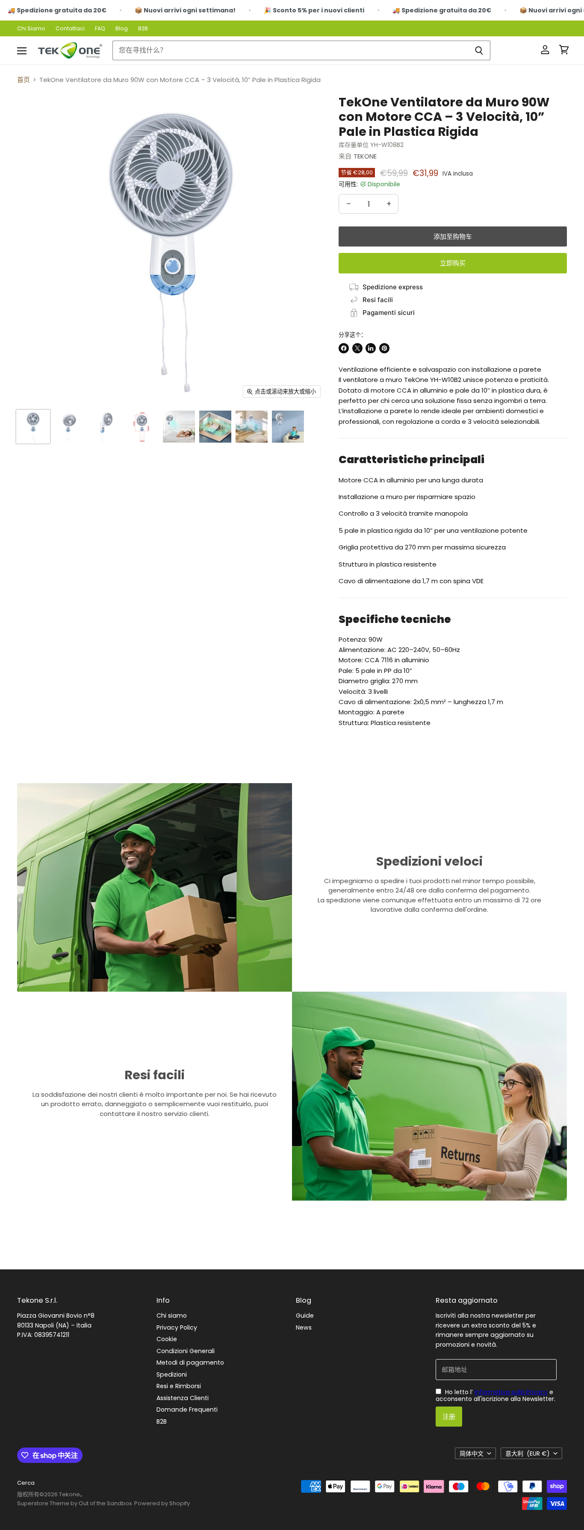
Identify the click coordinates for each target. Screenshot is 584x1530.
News (304, 1327)
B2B (143, 29)
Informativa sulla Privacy (511, 1392)
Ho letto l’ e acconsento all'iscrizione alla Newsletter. (495, 1395)
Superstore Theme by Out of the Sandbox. (75, 1503)
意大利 (527, 1453)
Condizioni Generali (185, 1351)
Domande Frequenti (187, 1409)
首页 (23, 79)
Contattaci (70, 29)
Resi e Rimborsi (178, 1386)
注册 (448, 1416)
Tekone (365, 156)
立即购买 (453, 262)
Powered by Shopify (162, 1503)
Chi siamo (171, 1315)
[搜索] (479, 50)
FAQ (100, 29)
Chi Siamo (31, 29)
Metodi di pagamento (190, 1362)
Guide (305, 1315)
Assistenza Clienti (182, 1398)
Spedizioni (171, 1374)
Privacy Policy (176, 1327)
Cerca (26, 1483)
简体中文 (472, 1453)
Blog (121, 29)
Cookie (166, 1339)
